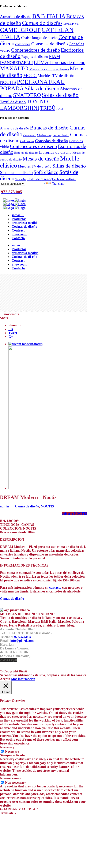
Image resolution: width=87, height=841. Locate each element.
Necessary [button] (7, 747)
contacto (55, 587)
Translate (58, 183)
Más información (23, 679)
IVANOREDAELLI (16, 62)
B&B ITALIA (48, 16)
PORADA (12, 88)
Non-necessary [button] (10, 778)
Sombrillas (20, 179)
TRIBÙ (47, 108)
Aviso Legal (8, 660)
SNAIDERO (27, 95)
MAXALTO (14, 68)
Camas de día (71, 24)
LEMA (41, 62)
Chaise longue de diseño (39, 38)
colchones (22, 44)
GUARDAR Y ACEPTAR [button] (19, 809)
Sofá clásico (46, 172)
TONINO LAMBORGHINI (24, 104)
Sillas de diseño (42, 88)
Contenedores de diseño (35, 50)
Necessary (12, 751)
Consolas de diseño (49, 43)
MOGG (30, 75)
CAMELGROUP (20, 30)
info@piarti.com (22, 640)
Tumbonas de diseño (64, 179)
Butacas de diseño (49, 128)
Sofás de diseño (60, 95)
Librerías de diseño (67, 62)
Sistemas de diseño (16, 172)
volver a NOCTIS (74, 513)
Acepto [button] (5, 679)
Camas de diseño (42, 23)
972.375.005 (22, 637)
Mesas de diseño (41, 159)
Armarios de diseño (15, 16)
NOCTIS (8, 82)
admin (4, 506)
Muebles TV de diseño (56, 75)
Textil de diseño (13, 102)
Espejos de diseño (34, 56)
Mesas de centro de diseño (49, 69)
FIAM (54, 56)
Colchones (27, 141)
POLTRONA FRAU (41, 81)
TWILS (59, 109)
